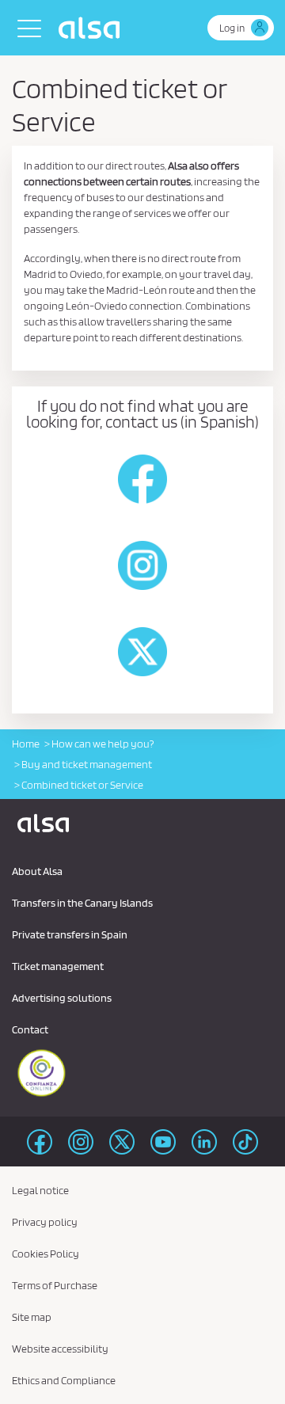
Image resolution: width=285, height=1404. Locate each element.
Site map (31, 1317)
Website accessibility (60, 1348)
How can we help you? (102, 743)
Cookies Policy (45, 1253)
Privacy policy (45, 1222)
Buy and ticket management (86, 764)
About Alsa (37, 871)
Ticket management (58, 966)
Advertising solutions (62, 997)
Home (26, 743)
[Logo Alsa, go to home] (93, 28)
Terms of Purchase (54, 1285)
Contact (30, 1029)
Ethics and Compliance (64, 1380)
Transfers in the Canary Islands (82, 902)
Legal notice (40, 1190)
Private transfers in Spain (69, 934)
